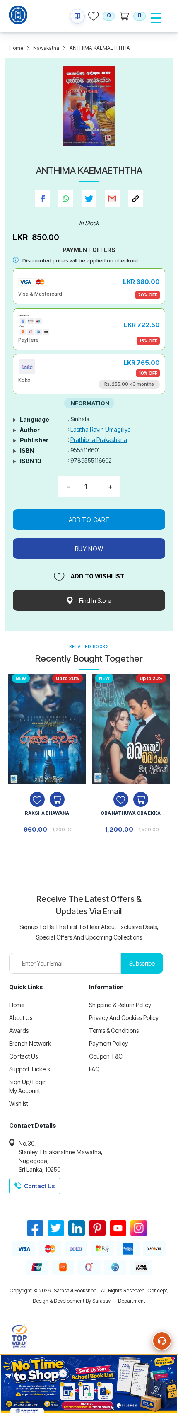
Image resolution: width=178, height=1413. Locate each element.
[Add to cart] (57, 799)
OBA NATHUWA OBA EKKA (131, 813)
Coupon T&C (106, 1056)
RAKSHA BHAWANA (47, 813)
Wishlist (18, 1103)
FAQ (94, 1069)
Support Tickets (29, 1069)
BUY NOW (89, 548)
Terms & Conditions (114, 1030)
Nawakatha (46, 48)
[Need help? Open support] (161, 1340)
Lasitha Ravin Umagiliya (100, 429)
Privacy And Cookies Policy (124, 1017)
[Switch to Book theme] (77, 16)
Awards (19, 1030)
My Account (24, 1090)
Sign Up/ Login (28, 1081)
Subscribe (142, 963)
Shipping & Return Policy (120, 1004)
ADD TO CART (89, 519)
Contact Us (23, 1056)
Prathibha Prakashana (98, 439)
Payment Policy (108, 1043)
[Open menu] (156, 18)
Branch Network (30, 1043)
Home (16, 48)
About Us (20, 1017)
